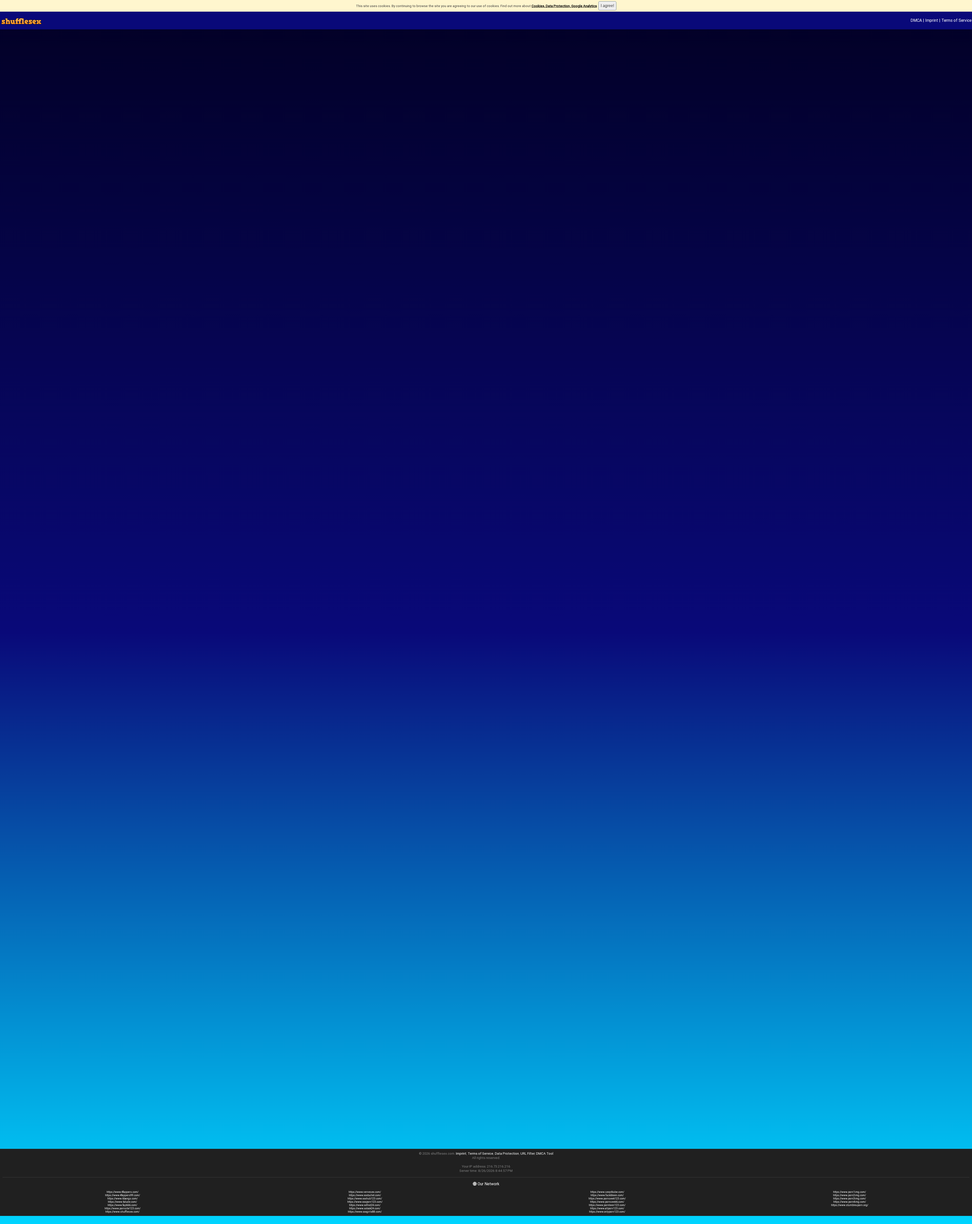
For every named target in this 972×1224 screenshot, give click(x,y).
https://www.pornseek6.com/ (607, 1201)
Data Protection (507, 1153)
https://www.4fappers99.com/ (122, 1195)
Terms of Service (956, 20)
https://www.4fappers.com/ (122, 1192)
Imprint (931, 20)
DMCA (916, 20)
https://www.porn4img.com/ (849, 1201)
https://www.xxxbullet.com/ (365, 1195)
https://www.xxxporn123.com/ (364, 1201)
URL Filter (527, 1153)
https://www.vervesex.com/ (365, 1192)
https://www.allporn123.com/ (607, 1208)
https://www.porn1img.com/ (849, 1192)
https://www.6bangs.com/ (122, 1198)
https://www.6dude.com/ (122, 1201)
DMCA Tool (544, 1153)
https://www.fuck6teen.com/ (607, 1195)
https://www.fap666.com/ (122, 1205)
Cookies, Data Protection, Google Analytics (564, 6)
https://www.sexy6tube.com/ (607, 1192)
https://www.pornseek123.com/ (607, 1198)
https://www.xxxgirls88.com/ (365, 1211)
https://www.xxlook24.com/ (364, 1208)
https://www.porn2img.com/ (849, 1195)
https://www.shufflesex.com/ (122, 1211)
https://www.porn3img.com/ (849, 1198)
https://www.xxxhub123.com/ (365, 1198)
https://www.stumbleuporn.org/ (849, 1205)
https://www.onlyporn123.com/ (607, 1211)
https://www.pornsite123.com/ (122, 1208)
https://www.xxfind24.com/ (364, 1205)
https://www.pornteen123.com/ (607, 1205)
